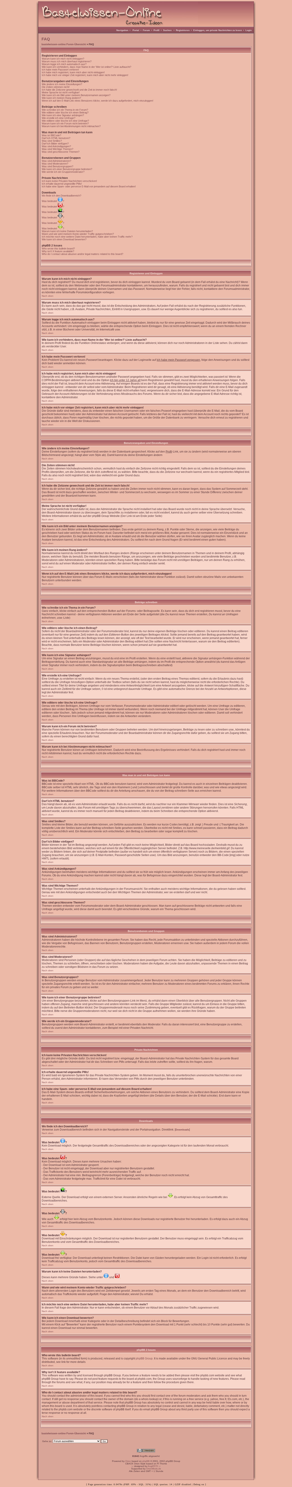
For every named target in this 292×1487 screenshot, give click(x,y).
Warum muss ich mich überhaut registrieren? (66, 61)
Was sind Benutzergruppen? (57, 166)
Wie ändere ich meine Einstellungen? (62, 84)
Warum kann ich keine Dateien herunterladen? (67, 231)
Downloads (182, 1129)
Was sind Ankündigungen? (56, 146)
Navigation (122, 30)
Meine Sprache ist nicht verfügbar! (61, 92)
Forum (146, 30)
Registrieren (183, 30)
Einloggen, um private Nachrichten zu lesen (217, 30)
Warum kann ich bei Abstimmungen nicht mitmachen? (71, 126)
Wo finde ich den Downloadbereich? (61, 195)
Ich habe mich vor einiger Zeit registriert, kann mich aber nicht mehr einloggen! (85, 75)
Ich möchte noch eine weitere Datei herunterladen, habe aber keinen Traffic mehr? (87, 236)
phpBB (146, 1461)
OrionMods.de (153, 1468)
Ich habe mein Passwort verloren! (60, 69)
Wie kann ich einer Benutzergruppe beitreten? (67, 169)
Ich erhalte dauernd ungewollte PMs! (62, 183)
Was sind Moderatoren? (55, 163)
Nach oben (47, 296)
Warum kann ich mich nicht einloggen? (63, 58)
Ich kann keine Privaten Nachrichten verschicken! (69, 181)
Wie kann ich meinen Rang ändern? (61, 98)
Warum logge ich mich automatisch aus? (64, 64)
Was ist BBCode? (51, 135)
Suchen (167, 30)
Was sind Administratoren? (56, 161)
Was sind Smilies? (52, 140)
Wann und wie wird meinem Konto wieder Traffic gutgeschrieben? (78, 234)
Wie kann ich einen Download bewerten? (64, 239)
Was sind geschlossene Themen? (60, 151)
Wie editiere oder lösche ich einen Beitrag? (65, 112)
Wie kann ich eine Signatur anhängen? (63, 115)
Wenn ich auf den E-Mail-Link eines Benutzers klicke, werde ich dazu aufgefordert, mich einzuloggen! (97, 100)
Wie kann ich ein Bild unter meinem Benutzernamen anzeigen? (76, 95)
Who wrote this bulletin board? (58, 248)
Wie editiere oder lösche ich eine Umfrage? (65, 120)
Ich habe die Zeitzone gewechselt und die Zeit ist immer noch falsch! (79, 89)
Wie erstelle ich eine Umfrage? (58, 118)
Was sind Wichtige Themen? (57, 149)
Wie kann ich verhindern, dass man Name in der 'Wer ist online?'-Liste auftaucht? (86, 66)
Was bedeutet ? (53, 201)
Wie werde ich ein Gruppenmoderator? (63, 171)
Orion (128, 1461)
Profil (156, 30)
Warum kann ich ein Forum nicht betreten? (65, 123)
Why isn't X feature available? (58, 251)
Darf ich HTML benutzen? (56, 138)
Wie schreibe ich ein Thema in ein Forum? (65, 109)
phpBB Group (144, 1358)
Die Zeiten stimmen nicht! (56, 87)
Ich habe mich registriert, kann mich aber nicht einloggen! (73, 72)
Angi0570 (153, 1466)
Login (248, 30)
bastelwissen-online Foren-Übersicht (64, 44)
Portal (136, 30)
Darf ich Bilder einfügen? (55, 143)
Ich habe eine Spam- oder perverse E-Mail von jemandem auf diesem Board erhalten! (89, 186)
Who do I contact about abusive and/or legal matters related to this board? (82, 254)
